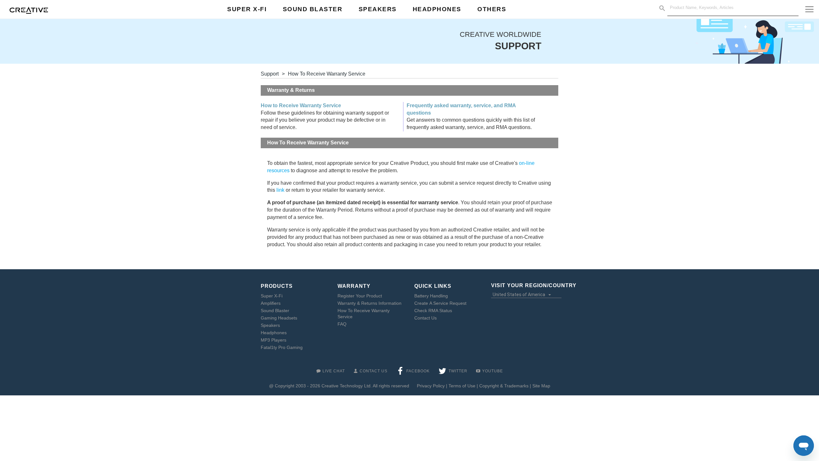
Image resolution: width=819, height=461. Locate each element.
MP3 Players (273, 340)
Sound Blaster (275, 310)
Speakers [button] (378, 9)
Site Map (541, 385)
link (280, 190)
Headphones (274, 332)
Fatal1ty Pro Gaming (282, 347)
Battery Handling (431, 295)
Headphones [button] (437, 9)
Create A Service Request (440, 303)
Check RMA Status (433, 310)
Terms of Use (462, 385)
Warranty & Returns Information (370, 303)
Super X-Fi (271, 295)
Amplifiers (271, 303)
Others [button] (491, 9)
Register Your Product (360, 295)
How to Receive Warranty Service (301, 105)
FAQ (342, 324)
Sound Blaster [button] (313, 9)
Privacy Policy (431, 385)
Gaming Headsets (279, 317)
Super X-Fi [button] (246, 9)
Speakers (270, 325)
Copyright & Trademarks (504, 385)
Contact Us (425, 317)
